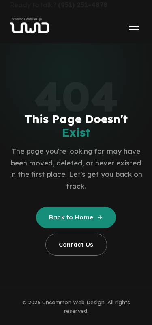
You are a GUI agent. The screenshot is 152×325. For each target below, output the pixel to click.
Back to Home (71, 217)
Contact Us (76, 244)
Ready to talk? (58, 5)
